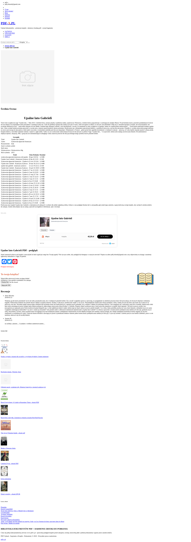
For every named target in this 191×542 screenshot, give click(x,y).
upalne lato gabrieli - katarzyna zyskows (13, 166)
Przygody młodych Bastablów (10, 520)
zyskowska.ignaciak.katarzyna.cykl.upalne (14, 157)
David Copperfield (7, 509)
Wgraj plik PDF (6, 285)
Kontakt (7, 18)
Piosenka (3, 507)
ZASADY (8, 35)
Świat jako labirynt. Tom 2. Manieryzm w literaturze (17, 511)
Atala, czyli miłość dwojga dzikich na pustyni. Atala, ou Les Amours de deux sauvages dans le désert (32, 521)
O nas (6, 9)
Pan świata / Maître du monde (10, 523)
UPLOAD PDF (10, 33)
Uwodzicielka (5, 512)
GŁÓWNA (8, 31)
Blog (6, 13)
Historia (7, 16)
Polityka (7, 15)
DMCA (7, 37)
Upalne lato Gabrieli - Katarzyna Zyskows (14, 163)
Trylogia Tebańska (6, 514)
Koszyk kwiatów (6, 516)
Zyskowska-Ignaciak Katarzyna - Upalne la (14, 161)
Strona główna (10, 46)
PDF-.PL (8, 23)
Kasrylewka (4, 518)
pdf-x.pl (3, 539)
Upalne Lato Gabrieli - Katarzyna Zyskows (14, 159)
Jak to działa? (9, 11)
